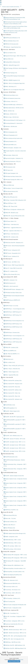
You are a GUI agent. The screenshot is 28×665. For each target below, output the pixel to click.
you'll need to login (19, 659)
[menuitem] (1, 3)
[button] (1, 1)
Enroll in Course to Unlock (14, 661)
